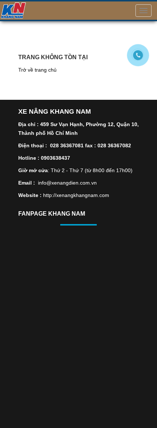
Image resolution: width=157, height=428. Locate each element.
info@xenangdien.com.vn (67, 183)
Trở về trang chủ (37, 70)
